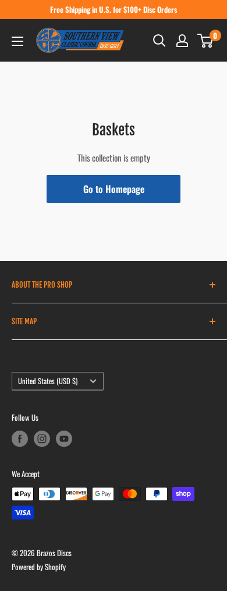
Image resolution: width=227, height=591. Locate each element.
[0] (205, 41)
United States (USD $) (47, 380)
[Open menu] (17, 41)
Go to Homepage (113, 189)
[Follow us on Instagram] (42, 439)
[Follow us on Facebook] (20, 439)
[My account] (182, 40)
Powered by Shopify (39, 566)
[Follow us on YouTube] (64, 439)
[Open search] (159, 40)
